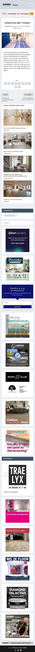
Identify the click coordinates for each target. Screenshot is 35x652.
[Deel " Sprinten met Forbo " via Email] (16, 87)
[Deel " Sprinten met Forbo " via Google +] (12, 83)
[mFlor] (17, 477)
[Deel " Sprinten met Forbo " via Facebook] (5, 83)
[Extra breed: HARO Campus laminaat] (17, 117)
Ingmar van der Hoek (19, 26)
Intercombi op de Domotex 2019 (13, 151)
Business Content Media (20, 647)
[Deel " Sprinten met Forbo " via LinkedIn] (22, 83)
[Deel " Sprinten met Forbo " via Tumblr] (16, 83)
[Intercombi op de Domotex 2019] (17, 140)
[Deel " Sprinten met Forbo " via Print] (19, 87)
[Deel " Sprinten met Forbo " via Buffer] (26, 83)
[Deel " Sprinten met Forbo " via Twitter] (9, 83)
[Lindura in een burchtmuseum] (17, 188)
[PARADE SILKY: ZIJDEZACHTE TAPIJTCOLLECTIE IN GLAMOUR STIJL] (17, 164)
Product (19, 28)
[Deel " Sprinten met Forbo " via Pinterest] (19, 83)
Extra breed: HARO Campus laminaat (14, 128)
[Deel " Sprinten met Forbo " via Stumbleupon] (29, 83)
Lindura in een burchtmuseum (12, 199)
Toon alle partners (10, 492)
